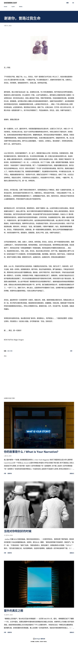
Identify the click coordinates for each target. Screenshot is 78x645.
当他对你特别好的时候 (17, 531)
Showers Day (10, 2)
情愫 (11, 351)
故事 (8, 351)
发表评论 (10, 473)
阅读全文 (72, 473)
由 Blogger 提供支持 (40, 638)
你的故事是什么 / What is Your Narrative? (31, 452)
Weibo (20, 6)
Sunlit (13, 6)
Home (5, 6)
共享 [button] (71, 351)
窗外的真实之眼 (13, 611)
